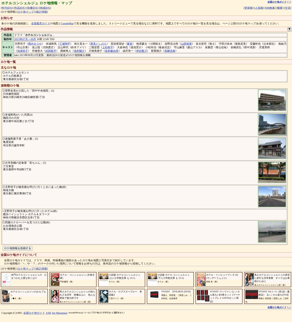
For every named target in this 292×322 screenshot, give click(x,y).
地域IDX (45, 7)
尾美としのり (98, 43)
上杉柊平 (107, 47)
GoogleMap (67, 23)
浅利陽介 (79, 50)
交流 (287, 7)
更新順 (249, 7)
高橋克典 (169, 50)
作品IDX (19, 7)
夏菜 (129, 43)
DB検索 (270, 7)
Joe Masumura (59, 313)
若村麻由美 (111, 50)
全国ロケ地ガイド (34, 313)
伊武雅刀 (141, 50)
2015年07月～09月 (25, 39)
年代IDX (7, 7)
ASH (48, 313)
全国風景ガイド (40, 23)
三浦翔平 (64, 43)
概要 (280, 7)
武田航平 (50, 50)
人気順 (259, 7)
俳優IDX (32, 7)
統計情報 (41, 11)
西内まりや (35, 43)
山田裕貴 (186, 43)
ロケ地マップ (26, 11)
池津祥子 (22, 50)
